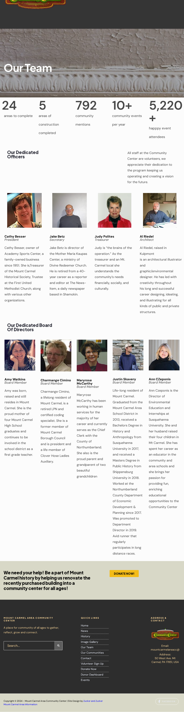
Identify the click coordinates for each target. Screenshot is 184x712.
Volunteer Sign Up (92, 663)
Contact (86, 658)
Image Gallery (89, 642)
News (84, 631)
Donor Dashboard (92, 674)
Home (84, 625)
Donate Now (88, 669)
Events (85, 680)
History (85, 636)
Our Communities (92, 652)
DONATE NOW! (124, 573)
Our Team (87, 647)
